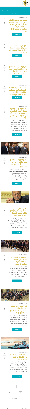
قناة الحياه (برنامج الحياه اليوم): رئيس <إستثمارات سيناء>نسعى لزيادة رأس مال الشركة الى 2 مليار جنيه (18, 113)
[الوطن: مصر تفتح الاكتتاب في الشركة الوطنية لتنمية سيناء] (15, 343)
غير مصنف (13, 13)
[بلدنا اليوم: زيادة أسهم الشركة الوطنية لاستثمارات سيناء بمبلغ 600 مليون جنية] (15, 295)
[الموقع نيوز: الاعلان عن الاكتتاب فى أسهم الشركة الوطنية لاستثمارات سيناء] (15, 246)
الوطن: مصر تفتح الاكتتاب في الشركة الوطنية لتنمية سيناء (18, 357)
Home (17, 13)
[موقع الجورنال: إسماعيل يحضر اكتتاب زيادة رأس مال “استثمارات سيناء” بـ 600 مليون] (15, 148)
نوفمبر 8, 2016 (21, 17)
